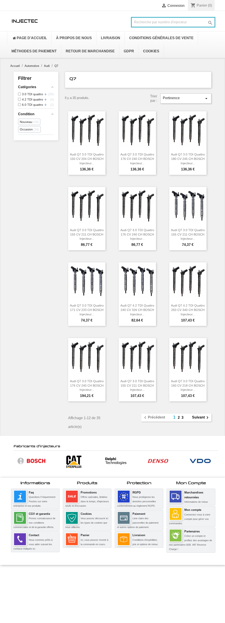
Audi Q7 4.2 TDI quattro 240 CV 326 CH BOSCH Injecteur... (137, 310)
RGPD (136, 492)
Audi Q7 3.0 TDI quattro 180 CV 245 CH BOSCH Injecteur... (188, 159)
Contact (34, 535)
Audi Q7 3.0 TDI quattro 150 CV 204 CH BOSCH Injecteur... (87, 159)
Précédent (154, 417)
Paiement (138, 513)
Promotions (89, 492)
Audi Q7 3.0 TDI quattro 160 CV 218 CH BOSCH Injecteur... (188, 385)
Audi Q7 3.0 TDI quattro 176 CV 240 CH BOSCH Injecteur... (137, 159)
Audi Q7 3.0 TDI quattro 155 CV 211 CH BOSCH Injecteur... (87, 234)
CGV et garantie (39, 513)
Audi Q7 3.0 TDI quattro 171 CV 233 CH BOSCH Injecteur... (87, 310)
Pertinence (186, 98)
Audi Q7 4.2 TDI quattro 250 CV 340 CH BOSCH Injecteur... (188, 310)
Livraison (138, 535)
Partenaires (192, 531)
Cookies (86, 513)
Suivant (201, 417)
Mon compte (192, 510)
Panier (85, 535)
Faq (31, 492)
